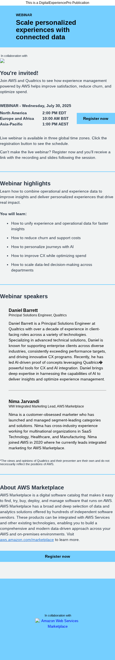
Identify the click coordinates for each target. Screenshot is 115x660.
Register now (95, 118)
